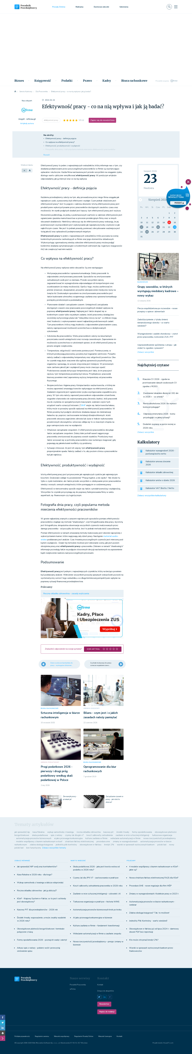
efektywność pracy (51, 120)
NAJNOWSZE (142, 282)
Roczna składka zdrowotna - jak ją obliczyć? (37, 890)
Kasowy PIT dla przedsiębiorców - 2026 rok (37, 909)
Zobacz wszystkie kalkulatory (151, 495)
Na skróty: (48, 135)
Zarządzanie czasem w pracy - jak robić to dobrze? (114, 799)
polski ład (161, 844)
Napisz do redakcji (106, 1012)
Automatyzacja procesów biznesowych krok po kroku (97, 909)
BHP (83, 405)
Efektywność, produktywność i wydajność (63, 146)
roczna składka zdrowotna (89, 832)
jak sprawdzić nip (22, 832)
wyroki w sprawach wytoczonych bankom (136, 844)
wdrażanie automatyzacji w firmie (125, 838)
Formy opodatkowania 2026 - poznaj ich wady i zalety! (42, 939)
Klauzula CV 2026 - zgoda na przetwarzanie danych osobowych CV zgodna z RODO (160, 383)
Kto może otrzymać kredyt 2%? (143, 939)
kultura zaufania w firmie (96, 838)
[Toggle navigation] (176, 6)
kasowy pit (108, 832)
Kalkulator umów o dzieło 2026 (160, 480)
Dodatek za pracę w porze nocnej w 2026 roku (159, 426)
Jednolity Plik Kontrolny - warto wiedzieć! (148, 920)
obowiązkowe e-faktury (90, 844)
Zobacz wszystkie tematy (54, 847)
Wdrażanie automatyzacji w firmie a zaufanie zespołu (97, 933)
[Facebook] (2, 1017)
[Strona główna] (15, 91)
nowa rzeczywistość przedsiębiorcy (159, 838)
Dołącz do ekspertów (105, 991)
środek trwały (122, 832)
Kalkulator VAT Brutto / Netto (160, 488)
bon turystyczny (33, 847)
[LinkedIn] (2, 1027)
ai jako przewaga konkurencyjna (68, 838)
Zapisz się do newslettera (102, 120)
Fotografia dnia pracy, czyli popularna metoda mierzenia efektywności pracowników (81, 149)
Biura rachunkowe (134, 80)
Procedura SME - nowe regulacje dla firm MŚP (150, 885)
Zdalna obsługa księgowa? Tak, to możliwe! (149, 912)
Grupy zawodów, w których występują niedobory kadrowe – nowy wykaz (157, 291)
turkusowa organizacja (162, 835)
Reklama (79, 7)
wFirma (72, 989)
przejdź (178, 203)
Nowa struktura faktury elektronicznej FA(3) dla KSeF (153, 877)
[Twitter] (2, 1022)
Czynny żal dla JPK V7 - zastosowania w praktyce (95, 877)
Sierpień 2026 (158, 200)
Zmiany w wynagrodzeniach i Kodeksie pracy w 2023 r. (154, 893)
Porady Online (58, 7)
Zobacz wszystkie (145, 352)
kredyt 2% (109, 844)
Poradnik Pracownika (78, 985)
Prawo (87, 80)
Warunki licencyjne (105, 1036)
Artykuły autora (27, 123)
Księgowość (42, 80)
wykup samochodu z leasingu (60, 832)
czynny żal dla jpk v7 (74, 835)
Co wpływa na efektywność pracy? (60, 142)
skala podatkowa (40, 835)
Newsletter (104, 1004)
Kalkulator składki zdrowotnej (159, 472)
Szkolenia (124, 7)
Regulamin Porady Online (83, 1036)
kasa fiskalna (38, 832)
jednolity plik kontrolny (66, 844)
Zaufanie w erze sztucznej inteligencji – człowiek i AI (97, 893)
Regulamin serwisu (42, 1036)
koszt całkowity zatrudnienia (100, 835)
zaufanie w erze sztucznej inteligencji (132, 835)
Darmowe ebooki (101, 7)
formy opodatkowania (142, 832)
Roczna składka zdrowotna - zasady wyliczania (66, 593)
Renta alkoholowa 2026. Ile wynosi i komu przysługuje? (160, 405)
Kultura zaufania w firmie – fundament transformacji (96, 925)
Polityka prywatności (22, 1036)
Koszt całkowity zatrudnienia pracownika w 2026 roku (98, 885)
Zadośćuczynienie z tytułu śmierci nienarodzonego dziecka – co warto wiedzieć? (153, 322)
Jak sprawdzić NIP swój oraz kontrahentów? (37, 866)
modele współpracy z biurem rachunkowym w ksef (39, 841)
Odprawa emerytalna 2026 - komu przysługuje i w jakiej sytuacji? (159, 415)
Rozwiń (46, 155)
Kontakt (100, 985)
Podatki (66, 80)
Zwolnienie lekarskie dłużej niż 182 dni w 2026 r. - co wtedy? (160, 395)
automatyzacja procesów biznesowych (33, 838)
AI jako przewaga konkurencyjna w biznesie (92, 917)
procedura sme (103, 841)
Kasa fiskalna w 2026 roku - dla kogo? (34, 874)
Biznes (19, 80)
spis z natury (56, 835)
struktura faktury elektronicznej (79, 841)
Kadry (106, 80)
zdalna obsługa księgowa (41, 844)
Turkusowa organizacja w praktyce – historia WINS (96, 901)
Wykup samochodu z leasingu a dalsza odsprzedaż (40, 882)
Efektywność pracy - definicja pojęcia (61, 138)
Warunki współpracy (61, 1036)
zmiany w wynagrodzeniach (125, 841)
